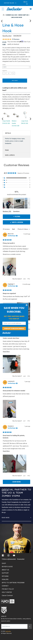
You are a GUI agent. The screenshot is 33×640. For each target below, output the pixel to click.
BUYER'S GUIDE (7, 566)
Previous (2, 20)
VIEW (16, 547)
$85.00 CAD (24, 123)
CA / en (26, 3)
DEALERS (5, 579)
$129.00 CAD (15, 126)
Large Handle (6, 121)
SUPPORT (5, 573)
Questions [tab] (16, 212)
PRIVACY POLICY (8, 589)
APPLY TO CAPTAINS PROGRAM (13, 582)
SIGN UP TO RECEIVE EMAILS (14, 328)
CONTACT (5, 586)
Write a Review (20, 223)
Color (3, 64)
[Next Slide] (28, 203)
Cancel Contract (7, 595)
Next (30, 20)
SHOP (4, 563)
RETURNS (5, 576)
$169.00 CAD (6, 123)
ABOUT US (5, 570)
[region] (16, 203)
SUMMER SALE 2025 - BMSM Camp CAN (17, 15)
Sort (13, 229)
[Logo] (14, 9)
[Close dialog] (26, 305)
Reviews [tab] (7, 212)
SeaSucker (7, 36)
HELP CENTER (7, 592)
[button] (30, 9)
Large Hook (24, 121)
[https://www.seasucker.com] (3, 15)
